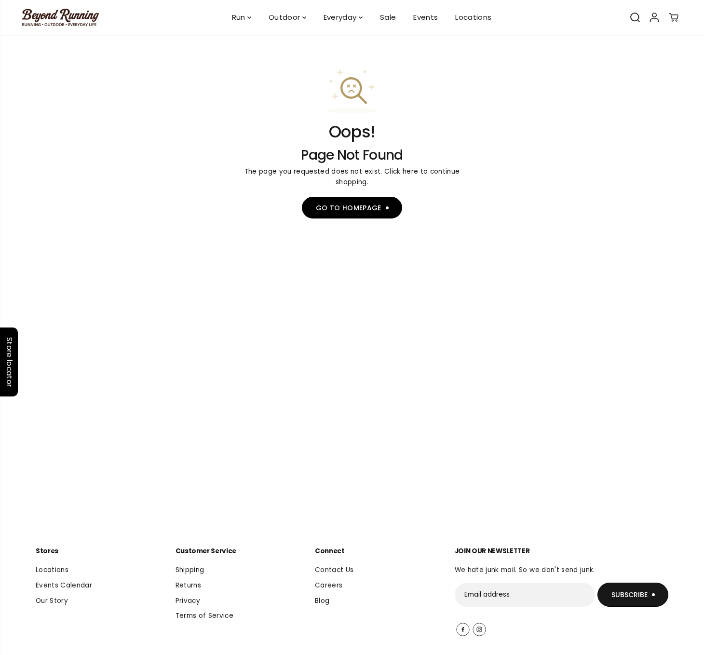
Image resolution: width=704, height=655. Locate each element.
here (410, 171)
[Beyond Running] (60, 17)
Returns (188, 585)
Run (239, 17)
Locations (473, 17)
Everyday (341, 17)
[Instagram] (479, 629)
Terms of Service (204, 615)
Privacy (188, 600)
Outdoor (285, 17)
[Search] (635, 17)
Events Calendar (64, 585)
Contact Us (334, 569)
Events (425, 17)
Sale (388, 17)
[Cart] (673, 17)
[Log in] (654, 17)
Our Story (52, 600)
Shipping (190, 569)
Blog (322, 600)
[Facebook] (463, 629)
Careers (328, 585)
